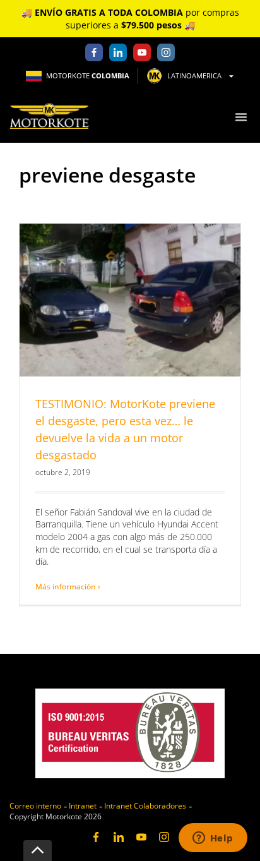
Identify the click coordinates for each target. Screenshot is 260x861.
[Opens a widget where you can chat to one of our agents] (212, 839)
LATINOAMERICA (194, 75)
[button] (241, 116)
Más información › (67, 586)
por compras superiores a (130, 18)
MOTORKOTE (87, 75)
